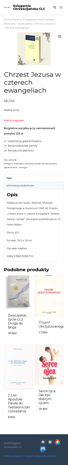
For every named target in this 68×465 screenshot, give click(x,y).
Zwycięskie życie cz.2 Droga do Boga (17, 321)
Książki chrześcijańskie (45, 163)
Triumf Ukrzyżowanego (52, 324)
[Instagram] (50, 442)
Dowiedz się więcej (49, 417)
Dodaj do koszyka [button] (18, 341)
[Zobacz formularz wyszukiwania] (53, 7)
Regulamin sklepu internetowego (40, 456)
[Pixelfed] (57, 442)
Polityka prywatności (13, 456)
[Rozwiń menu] (61, 7)
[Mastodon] (43, 449)
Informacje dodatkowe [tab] (20, 185)
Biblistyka (19, 163)
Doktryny (29, 163)
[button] (60, 37)
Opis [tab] (9, 178)
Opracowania (10, 167)
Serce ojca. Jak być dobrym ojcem (47, 397)
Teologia (22, 167)
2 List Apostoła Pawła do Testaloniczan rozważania (19, 403)
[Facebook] (43, 442)
